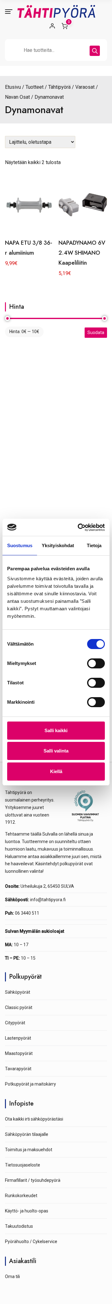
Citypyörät (15, 1022)
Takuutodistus (19, 1226)
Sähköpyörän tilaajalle (26, 1134)
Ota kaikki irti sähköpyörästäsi (34, 1119)
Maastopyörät (19, 1053)
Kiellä (56, 771)
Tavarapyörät (18, 1068)
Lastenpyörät (18, 1038)
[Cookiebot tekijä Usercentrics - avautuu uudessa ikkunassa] (79, 527)
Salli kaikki (56, 730)
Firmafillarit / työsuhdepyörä (32, 1180)
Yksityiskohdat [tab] (58, 545)
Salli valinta (56, 750)
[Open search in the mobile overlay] (56, 50)
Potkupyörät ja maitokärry (30, 1084)
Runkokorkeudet (21, 1195)
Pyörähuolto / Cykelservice (31, 1241)
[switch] (96, 663)
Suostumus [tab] (19, 545)
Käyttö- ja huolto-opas (26, 1210)
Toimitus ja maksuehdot (28, 1149)
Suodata (95, 332)
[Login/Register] (52, 26)
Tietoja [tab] (94, 545)
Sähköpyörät (17, 992)
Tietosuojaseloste (22, 1164)
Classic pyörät (18, 1007)
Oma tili (12, 1276)
